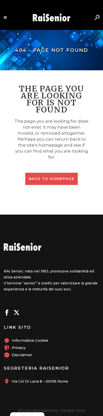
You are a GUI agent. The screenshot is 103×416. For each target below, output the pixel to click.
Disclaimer (22, 354)
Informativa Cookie (30, 340)
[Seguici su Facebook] (7, 313)
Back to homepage (51, 178)
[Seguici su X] (17, 313)
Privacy (19, 347)
